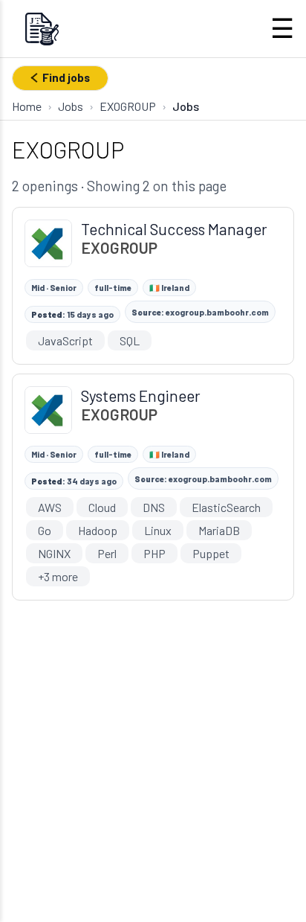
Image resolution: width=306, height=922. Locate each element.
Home (27, 106)
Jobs (70, 106)
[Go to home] (41, 28)
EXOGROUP (128, 106)
